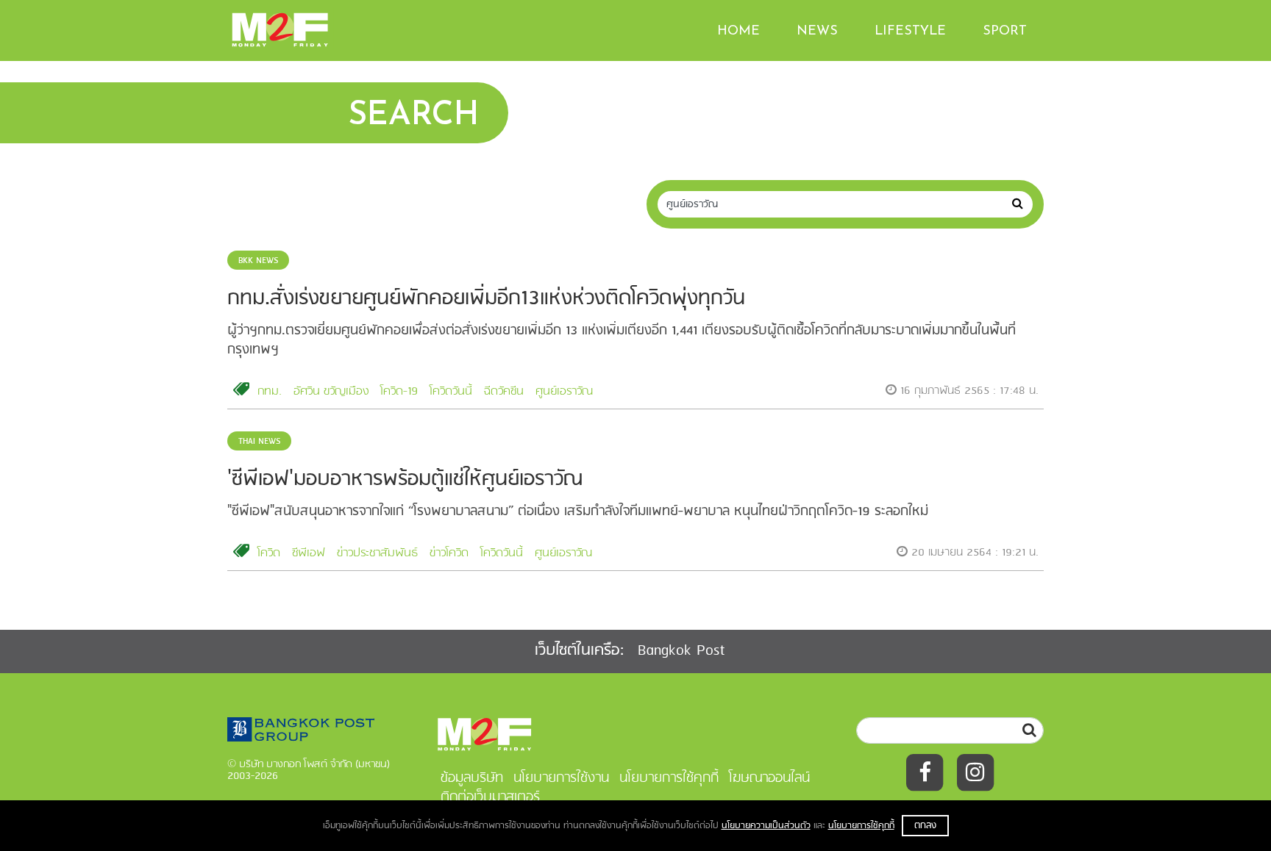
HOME (738, 31)
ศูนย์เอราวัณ (564, 391)
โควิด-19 (399, 391)
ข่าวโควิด (449, 553)
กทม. (269, 391)
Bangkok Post (681, 651)
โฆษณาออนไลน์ (769, 778)
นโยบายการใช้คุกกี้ (861, 826)
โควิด (268, 553)
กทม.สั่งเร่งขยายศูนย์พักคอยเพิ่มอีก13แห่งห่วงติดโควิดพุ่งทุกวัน (486, 298)
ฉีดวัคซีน (504, 391)
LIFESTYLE (910, 31)
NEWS (817, 31)
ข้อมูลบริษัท (472, 778)
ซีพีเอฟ (308, 553)
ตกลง (925, 825)
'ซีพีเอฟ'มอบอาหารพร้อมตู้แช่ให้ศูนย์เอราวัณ (405, 479)
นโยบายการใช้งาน (561, 778)
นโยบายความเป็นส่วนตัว (766, 826)
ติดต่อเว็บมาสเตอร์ (490, 797)
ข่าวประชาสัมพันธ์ (377, 553)
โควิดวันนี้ (451, 391)
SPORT (1005, 31)
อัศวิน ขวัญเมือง (331, 391)
